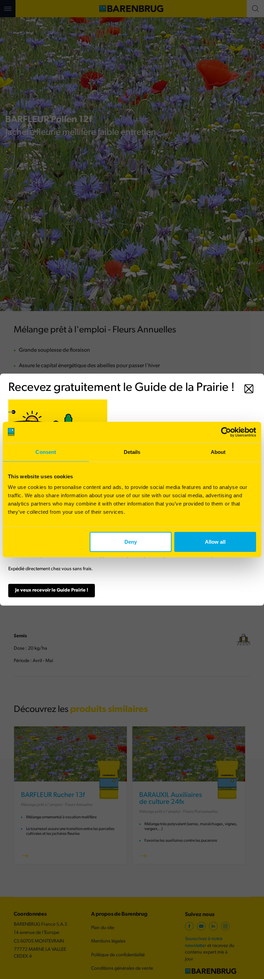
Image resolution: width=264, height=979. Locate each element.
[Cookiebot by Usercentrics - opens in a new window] (226, 432)
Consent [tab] (45, 452)
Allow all (215, 542)
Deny (130, 542)
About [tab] (218, 452)
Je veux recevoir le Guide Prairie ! (51, 590)
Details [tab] (132, 452)
